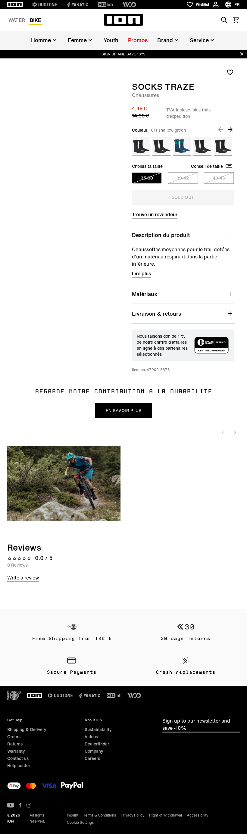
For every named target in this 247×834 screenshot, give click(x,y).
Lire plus (141, 273)
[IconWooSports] (129, 4)
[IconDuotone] (45, 4)
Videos (91, 736)
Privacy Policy (132, 815)
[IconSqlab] (105, 4)
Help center (18, 765)
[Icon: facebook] (20, 805)
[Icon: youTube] (10, 805)
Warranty (16, 751)
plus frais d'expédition (188, 113)
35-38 (147, 178)
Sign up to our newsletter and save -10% (196, 724)
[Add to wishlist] (230, 72)
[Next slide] (235, 432)
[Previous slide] (223, 432)
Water (16, 20)
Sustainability (98, 729)
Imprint (72, 815)
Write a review (23, 577)
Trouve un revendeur (154, 214)
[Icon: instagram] (29, 805)
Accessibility (197, 815)
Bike (35, 20)
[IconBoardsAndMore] (14, 695)
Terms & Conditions (99, 815)
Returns (15, 744)
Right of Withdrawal (165, 815)
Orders (13, 736)
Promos (138, 40)
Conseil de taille (207, 166)
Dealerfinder (97, 744)
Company (94, 751)
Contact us (18, 758)
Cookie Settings (80, 822)
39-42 (183, 178)
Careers (92, 758)
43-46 (219, 178)
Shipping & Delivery (26, 729)
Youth (111, 40)
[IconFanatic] (77, 4)
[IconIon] (15, 4)
